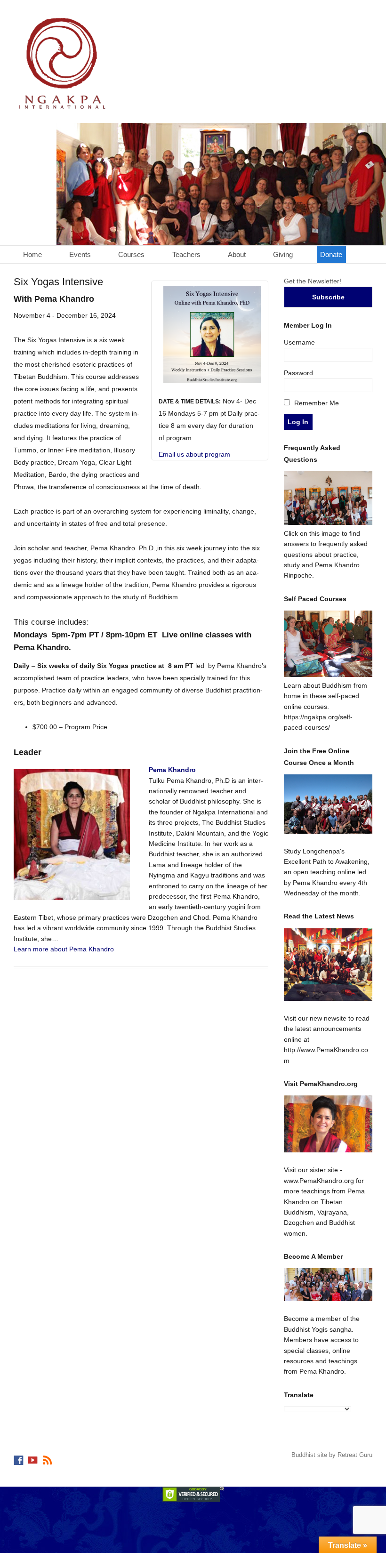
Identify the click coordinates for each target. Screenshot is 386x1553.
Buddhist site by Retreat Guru (331, 1454)
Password (298, 373)
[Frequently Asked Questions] (328, 522)
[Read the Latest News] (328, 964)
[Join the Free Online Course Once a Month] (328, 803)
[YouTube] (33, 1458)
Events (80, 254)
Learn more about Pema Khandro (64, 949)
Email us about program (194, 454)
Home (32, 254)
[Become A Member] (328, 1284)
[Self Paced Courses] (328, 674)
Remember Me (315, 403)
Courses (131, 254)
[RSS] (48, 1458)
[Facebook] (19, 1458)
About (237, 254)
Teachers (186, 254)
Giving (283, 254)
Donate (331, 254)
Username (299, 342)
